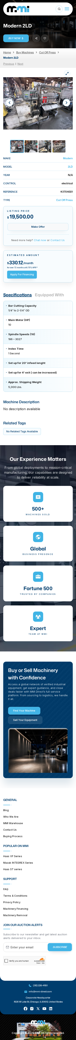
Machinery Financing (15, 908)
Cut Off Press (47, 52)
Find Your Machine (24, 710)
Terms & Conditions (15, 895)
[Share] (36, 38)
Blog (6, 810)
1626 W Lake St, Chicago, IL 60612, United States (38, 1001)
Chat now (40, 240)
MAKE (7, 158)
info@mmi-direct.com (40, 991)
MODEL (7, 166)
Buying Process (12, 836)
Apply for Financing (22, 274)
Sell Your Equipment (25, 720)
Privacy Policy (11, 902)
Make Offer (38, 226)
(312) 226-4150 (40, 985)
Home (7, 52)
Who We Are (10, 816)
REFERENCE (10, 191)
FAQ (5, 889)
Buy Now (14, 38)
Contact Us (57, 240)
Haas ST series (12, 869)
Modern (68, 158)
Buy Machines (25, 52)
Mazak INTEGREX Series (18, 862)
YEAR (6, 175)
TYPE (6, 200)
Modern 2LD (10, 57)
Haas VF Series (12, 856)
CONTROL (9, 183)
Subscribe (60, 947)
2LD (70, 166)
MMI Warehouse (13, 823)
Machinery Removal (15, 915)
